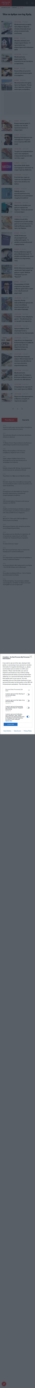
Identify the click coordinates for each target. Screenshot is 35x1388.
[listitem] (17, 690)
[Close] (31, 657)
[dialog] (17, 694)
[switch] (28, 694)
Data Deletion (7, 731)
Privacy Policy (28, 731)
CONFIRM (10, 724)
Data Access (17, 731)
